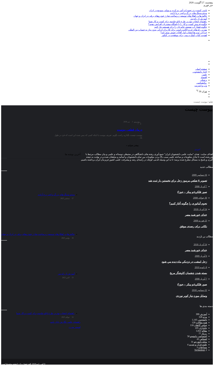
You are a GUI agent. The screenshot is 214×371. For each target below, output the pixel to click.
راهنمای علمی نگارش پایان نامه (65, 322)
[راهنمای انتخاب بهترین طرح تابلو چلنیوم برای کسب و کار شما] (38, 296)
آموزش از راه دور (198, 18)
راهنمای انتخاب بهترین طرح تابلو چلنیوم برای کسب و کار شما (178, 21)
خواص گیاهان (200, 325)
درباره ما (182, 366)
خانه (211, 102)
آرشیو (203, 366)
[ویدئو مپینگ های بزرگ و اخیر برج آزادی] (38, 177)
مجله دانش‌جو (200, 342)
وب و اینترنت (200, 85)
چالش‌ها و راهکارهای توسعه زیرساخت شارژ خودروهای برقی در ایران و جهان (170, 16)
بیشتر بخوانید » (132, 145)
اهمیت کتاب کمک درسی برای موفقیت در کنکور (184, 35)
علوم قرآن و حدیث (198, 344)
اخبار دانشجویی (199, 72)
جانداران (203, 328)
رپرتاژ (204, 333)
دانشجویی (202, 319)
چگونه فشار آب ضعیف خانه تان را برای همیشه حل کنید (180, 27)
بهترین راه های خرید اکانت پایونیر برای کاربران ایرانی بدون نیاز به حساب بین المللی (167, 30)
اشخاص (203, 339)
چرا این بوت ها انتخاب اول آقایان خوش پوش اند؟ (184, 32)
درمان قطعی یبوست (129, 129)
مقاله (204, 331)
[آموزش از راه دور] (38, 256)
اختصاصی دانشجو (198, 336)
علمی (204, 74)
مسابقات (202, 347)
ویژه (205, 317)
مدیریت (136, 122)
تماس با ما (194, 366)
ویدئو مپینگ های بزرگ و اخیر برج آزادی (188, 13)
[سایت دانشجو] (192, 56)
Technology (199, 350)
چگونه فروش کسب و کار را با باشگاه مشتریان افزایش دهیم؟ (177, 24)
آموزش (203, 314)
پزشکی (203, 80)
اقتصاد (204, 77)
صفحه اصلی (201, 69)
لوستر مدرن (75, 327)
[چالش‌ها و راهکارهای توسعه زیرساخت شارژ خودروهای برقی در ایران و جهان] (38, 217)
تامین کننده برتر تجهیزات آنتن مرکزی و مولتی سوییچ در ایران (178, 10)
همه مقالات (201, 322)
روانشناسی (201, 83)
